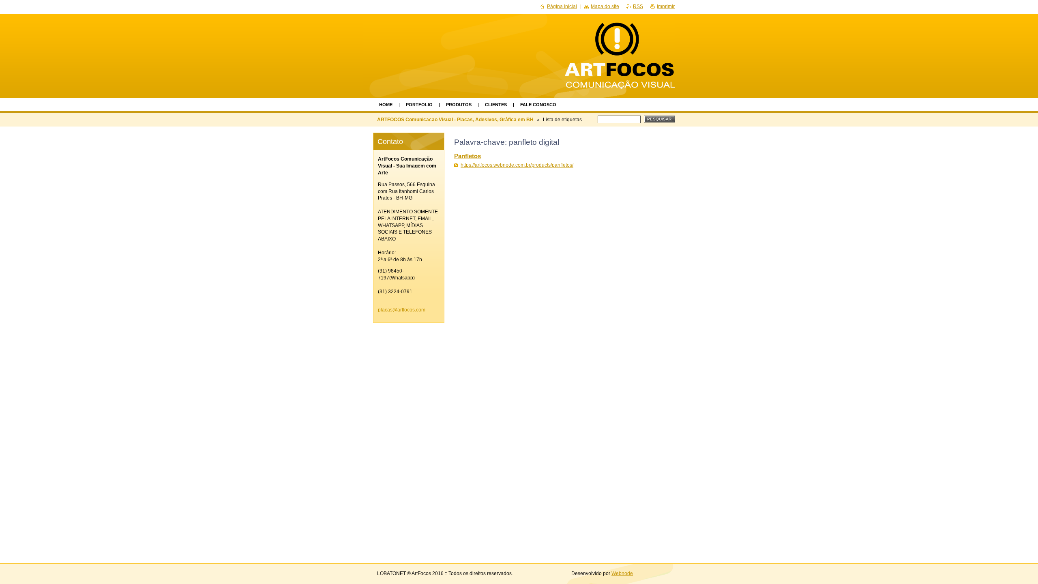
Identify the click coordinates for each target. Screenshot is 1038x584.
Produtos (459, 104)
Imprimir (666, 6)
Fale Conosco (538, 104)
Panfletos (467, 155)
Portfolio (419, 104)
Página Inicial (562, 6)
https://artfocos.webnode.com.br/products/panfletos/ (517, 165)
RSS (638, 6)
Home (385, 104)
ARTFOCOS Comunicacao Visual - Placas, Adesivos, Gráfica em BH (455, 119)
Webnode (622, 573)
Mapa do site (605, 6)
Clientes (496, 104)
